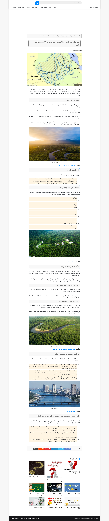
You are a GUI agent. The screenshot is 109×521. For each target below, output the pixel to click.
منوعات (14, 7)
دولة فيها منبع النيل (71, 411)
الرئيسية (76, 35)
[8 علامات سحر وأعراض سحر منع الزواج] (54, 487)
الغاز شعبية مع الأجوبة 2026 (74, 493)
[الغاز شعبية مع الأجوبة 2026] (72, 487)
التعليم (50, 7)
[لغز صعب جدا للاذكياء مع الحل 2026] (36, 468)
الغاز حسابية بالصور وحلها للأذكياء (55, 507)
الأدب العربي (27, 7)
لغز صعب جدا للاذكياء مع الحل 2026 (36, 476)
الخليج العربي (34, 7)
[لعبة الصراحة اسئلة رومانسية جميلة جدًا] (54, 469)
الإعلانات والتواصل (15, 518)
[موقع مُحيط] (92, 3)
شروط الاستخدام (23, 518)
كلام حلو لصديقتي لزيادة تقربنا (38, 507)
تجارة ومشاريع (21, 7)
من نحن (37, 518)
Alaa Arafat (79, 50)
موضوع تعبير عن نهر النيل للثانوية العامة (66, 165)
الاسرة (54, 7)
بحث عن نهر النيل (71, 261)
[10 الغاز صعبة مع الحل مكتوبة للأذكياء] (72, 501)
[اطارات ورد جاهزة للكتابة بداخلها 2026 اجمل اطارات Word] (36, 487)
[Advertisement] (54, 20)
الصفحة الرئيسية (25, 3)
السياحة (45, 7)
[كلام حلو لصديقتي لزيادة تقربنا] (36, 501)
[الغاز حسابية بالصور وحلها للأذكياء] (54, 501)
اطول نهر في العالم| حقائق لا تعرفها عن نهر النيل (64, 349)
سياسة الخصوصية (31, 518)
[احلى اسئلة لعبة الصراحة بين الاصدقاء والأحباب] (72, 465)
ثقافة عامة (40, 7)
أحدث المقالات (17, 3)
